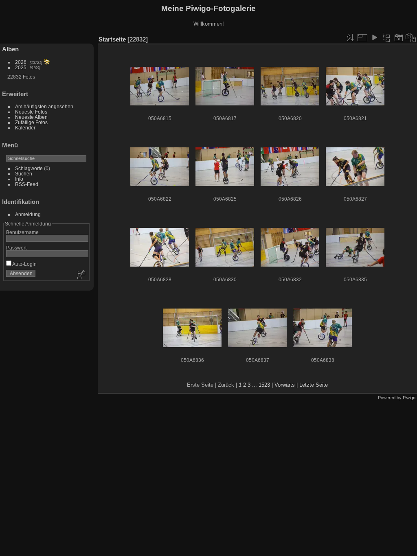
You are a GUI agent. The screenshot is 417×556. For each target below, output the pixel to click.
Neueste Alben (31, 117)
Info (19, 179)
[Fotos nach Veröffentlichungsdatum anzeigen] (398, 37)
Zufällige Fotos (31, 122)
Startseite (112, 39)
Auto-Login (24, 264)
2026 (20, 62)
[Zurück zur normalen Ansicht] (386, 37)
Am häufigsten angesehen (44, 106)
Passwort (16, 247)
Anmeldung (28, 214)
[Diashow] (374, 37)
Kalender (25, 127)
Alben (10, 49)
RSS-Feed (26, 184)
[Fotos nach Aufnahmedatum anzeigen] (411, 37)
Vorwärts (284, 385)
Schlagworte (29, 168)
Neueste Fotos (31, 111)
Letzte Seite (313, 385)
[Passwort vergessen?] (80, 275)
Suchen (23, 173)
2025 (20, 67)
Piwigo (409, 397)
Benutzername (22, 232)
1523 (264, 385)
